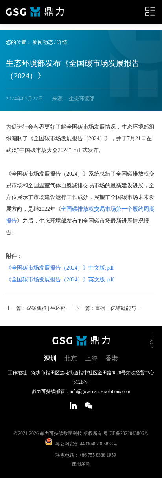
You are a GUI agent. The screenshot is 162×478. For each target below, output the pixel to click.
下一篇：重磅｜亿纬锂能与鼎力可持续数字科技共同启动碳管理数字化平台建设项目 (108, 308)
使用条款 (81, 464)
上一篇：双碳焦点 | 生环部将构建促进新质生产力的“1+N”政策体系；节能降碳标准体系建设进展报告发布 (40, 308)
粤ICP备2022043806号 (126, 433)
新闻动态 (43, 42)
